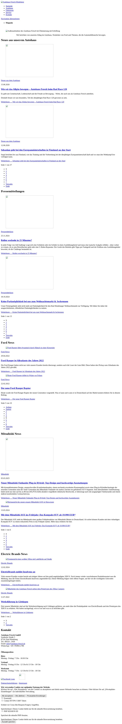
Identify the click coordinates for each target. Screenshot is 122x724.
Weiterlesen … (32, 102)
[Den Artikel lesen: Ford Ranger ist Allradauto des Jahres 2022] (30, 348)
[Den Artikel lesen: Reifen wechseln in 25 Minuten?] (29, 228)
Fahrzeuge (10, 10)
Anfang (8, 407)
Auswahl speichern (8, 722)
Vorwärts (9, 184)
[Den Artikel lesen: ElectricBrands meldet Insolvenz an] (29, 559)
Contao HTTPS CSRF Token (15, 701)
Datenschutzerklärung (9, 683)
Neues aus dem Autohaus (10, 80)
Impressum (23, 683)
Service (8, 12)
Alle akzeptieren (7, 696)
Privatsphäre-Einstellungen (36, 696)
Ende (8, 186)
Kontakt (9, 15)
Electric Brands (7, 563)
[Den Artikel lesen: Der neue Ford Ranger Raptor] (24, 375)
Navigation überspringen (10, 19)
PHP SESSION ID (11, 711)
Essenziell (7, 698)
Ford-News (5, 352)
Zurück (8, 409)
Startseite (9, 6)
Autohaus (9, 8)
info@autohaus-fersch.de (15, 644)
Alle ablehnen (20, 696)
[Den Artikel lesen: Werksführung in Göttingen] (35, 589)
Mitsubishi (5, 474)
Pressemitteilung (7, 232)
